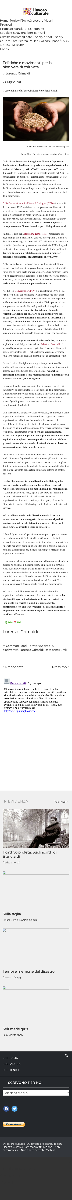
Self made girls (15, 1029)
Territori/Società (20, 20)
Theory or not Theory (48, 37)
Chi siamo (10, 1057)
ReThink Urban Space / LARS (49, 41)
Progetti (6, 24)
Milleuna (18, 45)
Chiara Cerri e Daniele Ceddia (20, 920)
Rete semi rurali (56, 650)
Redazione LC (11, 862)
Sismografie (36, 28)
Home (4, 20)
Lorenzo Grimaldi (18, 73)
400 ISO (5, 45)
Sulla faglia (12, 914)
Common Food (16, 646)
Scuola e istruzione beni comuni (22, 32)
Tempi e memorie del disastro (29, 971)
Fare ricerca (19, 41)
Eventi (6, 1182)
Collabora (12, 1064)
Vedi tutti (60, 801)
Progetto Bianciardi (13, 28)
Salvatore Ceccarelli (50, 344)
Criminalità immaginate (16, 37)
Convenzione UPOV (25, 290)
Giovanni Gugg (12, 977)
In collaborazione (17, 1168)
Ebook (4, 49)
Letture (38, 20)
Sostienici (11, 1070)
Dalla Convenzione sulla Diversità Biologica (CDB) (28, 203)
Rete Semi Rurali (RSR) (36, 233)
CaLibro (5, 41)
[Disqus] (36, 720)
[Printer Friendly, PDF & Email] (12, 622)
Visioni (48, 20)
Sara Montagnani (13, 1034)
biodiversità (10, 650)
